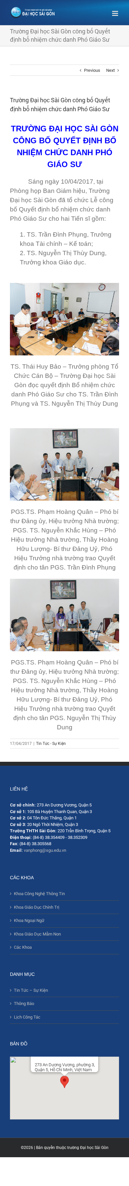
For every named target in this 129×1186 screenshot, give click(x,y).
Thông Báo (24, 1003)
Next (110, 70)
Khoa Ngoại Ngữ (29, 920)
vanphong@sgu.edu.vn (45, 850)
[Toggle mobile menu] (115, 13)
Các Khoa (23, 947)
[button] (64, 1082)
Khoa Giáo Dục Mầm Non (37, 934)
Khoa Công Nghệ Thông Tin (39, 893)
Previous (92, 70)
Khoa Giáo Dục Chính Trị (36, 907)
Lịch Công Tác (27, 1017)
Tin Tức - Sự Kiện (51, 743)
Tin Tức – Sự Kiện (31, 990)
